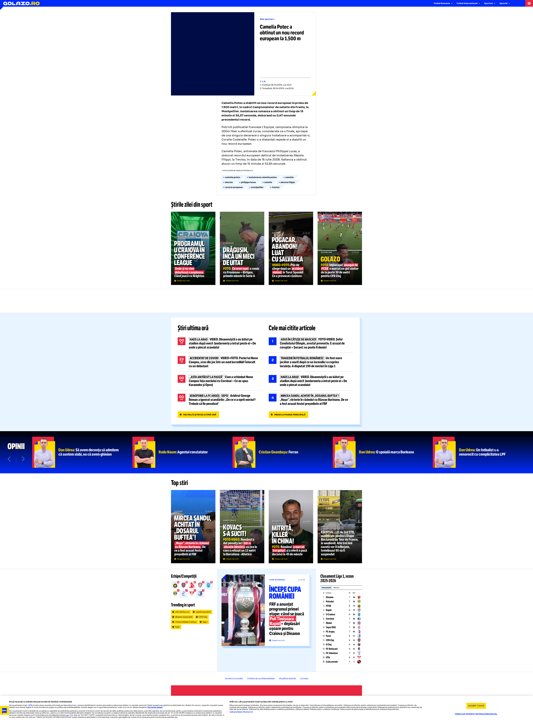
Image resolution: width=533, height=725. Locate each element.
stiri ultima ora (182, 612)
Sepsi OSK (331, 627)
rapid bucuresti (203, 612)
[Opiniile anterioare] (9, 459)
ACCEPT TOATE (476, 705)
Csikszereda (332, 661)
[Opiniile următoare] (22, 459)
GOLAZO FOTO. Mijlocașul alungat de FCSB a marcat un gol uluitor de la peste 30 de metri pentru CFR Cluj (340, 248)
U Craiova (330, 614)
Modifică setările (287, 678)
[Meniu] (529, 3)
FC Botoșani (332, 648)
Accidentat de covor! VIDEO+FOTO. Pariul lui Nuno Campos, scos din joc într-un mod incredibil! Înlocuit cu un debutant (220, 362)
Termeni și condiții (234, 678)
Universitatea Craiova (185, 622)
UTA (328, 657)
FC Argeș (330, 631)
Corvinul (330, 618)
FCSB (328, 605)
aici (67, 715)
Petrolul (330, 601)
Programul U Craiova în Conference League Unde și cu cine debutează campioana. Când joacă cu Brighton (193, 248)
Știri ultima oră (193, 328)
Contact (304, 678)
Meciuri (336, 588)
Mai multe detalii (155, 707)
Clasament (326, 588)
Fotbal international (467, 3)
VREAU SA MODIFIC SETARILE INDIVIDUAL (476, 714)
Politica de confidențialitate (261, 678)
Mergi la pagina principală (290, 414)
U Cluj (328, 644)
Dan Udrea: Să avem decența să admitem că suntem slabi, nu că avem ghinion (82, 452)
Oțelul (329, 623)
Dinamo (329, 597)
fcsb (177, 627)
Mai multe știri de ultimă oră (199, 414)
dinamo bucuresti (183, 617)
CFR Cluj (203, 617)
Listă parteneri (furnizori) (241, 712)
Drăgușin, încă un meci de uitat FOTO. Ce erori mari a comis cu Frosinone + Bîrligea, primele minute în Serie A (242, 248)
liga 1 (205, 622)
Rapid (328, 610)
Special (503, 3)
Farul (328, 635)
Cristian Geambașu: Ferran (282, 452)
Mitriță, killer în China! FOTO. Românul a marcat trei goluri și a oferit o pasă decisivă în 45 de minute (291, 526)
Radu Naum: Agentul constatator (182, 452)
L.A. (264, 81)
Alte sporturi (266, 19)
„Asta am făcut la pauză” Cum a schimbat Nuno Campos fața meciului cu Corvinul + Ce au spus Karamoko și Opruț (220, 381)
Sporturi (488, 3)
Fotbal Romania (442, 3)
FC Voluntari (332, 653)
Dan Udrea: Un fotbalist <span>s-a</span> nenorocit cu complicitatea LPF (483, 452)
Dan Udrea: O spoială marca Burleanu (383, 452)
